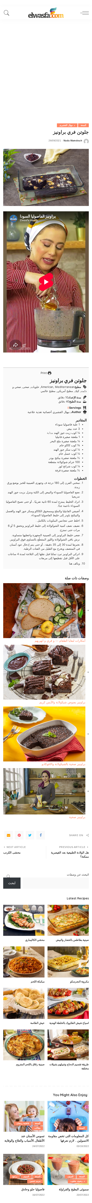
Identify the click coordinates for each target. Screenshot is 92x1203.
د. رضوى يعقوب (77, 1181)
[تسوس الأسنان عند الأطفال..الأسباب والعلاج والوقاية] (24, 1116)
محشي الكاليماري (35, 939)
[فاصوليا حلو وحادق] (24, 1169)
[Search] (7, 12)
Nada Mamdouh (73, 140)
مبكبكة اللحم (38, 981)
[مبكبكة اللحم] (24, 962)
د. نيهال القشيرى (67, 125)
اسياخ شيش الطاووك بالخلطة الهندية (69, 1022)
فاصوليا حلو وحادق (33, 1189)
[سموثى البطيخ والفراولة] (68, 1169)
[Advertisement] (46, 67)
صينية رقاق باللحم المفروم (30, 1064)
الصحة (83, 125)
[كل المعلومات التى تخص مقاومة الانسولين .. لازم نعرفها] (68, 1116)
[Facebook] (40, 835)
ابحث (11, 883)
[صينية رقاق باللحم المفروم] (24, 1045)
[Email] (8, 835)
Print (44, 373)
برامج (14, 1176)
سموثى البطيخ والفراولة (74, 1189)
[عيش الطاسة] (24, 1003)
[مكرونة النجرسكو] (68, 962)
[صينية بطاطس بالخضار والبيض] (68, 920)
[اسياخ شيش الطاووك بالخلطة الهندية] (68, 1003)
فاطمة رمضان (22, 1123)
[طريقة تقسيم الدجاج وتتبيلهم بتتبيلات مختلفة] (68, 1045)
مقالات (37, 1128)
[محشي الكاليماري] (24, 920)
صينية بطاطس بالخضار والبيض (72, 939)
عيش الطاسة (37, 1022)
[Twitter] (30, 835)
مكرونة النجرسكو (79, 981)
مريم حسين (35, 1181)
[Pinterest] (19, 835)
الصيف (70, 1176)
